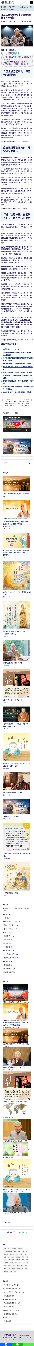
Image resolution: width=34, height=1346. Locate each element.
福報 (22, 1265)
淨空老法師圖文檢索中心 (12, 1289)
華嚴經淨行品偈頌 (10, 921)
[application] (17, 424)
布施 (21, 1254)
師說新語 (7, 936)
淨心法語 (7, 932)
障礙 (11, 1271)
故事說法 (7, 965)
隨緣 (15, 1271)
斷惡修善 (18, 1260)
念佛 (13, 1257)
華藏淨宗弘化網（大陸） (12, 1310)
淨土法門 (26, 1262)
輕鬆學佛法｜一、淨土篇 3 (11, 349)
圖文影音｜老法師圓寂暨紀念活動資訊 (16, 908)
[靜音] (26, 430)
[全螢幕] (28, 430)
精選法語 (7, 950)
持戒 (5, 1260)
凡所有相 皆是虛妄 (8, 1251)
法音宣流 (4, 7)
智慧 (23, 1260)
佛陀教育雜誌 (8, 972)
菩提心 (13, 1268)
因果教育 (12, 1254)
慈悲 (23, 1257)
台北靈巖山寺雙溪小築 (11, 1314)
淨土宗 (20, 1262)
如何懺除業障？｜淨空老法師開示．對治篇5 (17, 363)
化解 (23, 1251)
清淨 (5, 1265)
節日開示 (7, 940)
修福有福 (7, 947)
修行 (9, 1248)
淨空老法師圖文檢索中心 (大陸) (14, 1292)
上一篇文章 (10, 402)
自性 (9, 1268)
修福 (5, 1248)
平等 (25, 1254)
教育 (13, 1260)
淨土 (16, 1262)
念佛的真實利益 (9, 954)
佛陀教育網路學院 (10, 1296)
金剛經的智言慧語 (10, 958)
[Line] (6, 53)
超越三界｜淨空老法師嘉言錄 (13, 1101)
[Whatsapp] (15, 53)
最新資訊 (7, 961)
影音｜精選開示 (9, 929)
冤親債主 (20, 1248)
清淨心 (9, 1265)
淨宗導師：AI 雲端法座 (11, 1285)
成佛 (27, 1257)
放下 (9, 1260)
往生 (5, 1257)
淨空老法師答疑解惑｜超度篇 (13, 1141)
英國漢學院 (8, 1321)
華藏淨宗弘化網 (9, 1307)
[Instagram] (9, 53)
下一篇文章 (23, 402)
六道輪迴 (14, 1248)
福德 (26, 1265)
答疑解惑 (7, 943)
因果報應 (6, 1254)
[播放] (5, 430)
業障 (27, 1260)
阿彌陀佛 (6, 1271)
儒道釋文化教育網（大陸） (13, 1303)
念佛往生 (18, 1257)
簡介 (6, 918)
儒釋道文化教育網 (10, 1299)
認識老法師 (8, 914)
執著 (17, 1254)
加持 (19, 1251)
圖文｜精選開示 (9, 925)
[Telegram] (18, 53)
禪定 (5, 1268)
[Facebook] (2, 53)
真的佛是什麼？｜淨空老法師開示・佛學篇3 (17, 392)
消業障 (11, 1262)
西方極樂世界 (20, 1268)
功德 (15, 1251)
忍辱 (9, 1257)
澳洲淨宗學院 (8, 1317)
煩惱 (14, 1265)
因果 (27, 1251)
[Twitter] (12, 53)
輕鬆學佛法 (12, 7)
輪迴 (26, 1268)
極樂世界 (6, 1262)
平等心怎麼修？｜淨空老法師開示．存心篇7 (17, 372)
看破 (18, 1265)
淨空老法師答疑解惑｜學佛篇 (13, 1213)
